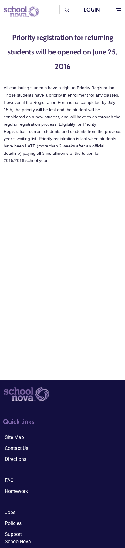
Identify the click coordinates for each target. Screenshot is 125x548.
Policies (13, 523)
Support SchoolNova (18, 537)
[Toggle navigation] (117, 9)
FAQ (9, 480)
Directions (15, 459)
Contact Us (16, 448)
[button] (67, 9)
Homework (16, 491)
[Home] (19, 11)
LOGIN (92, 9)
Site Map (14, 437)
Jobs (10, 512)
